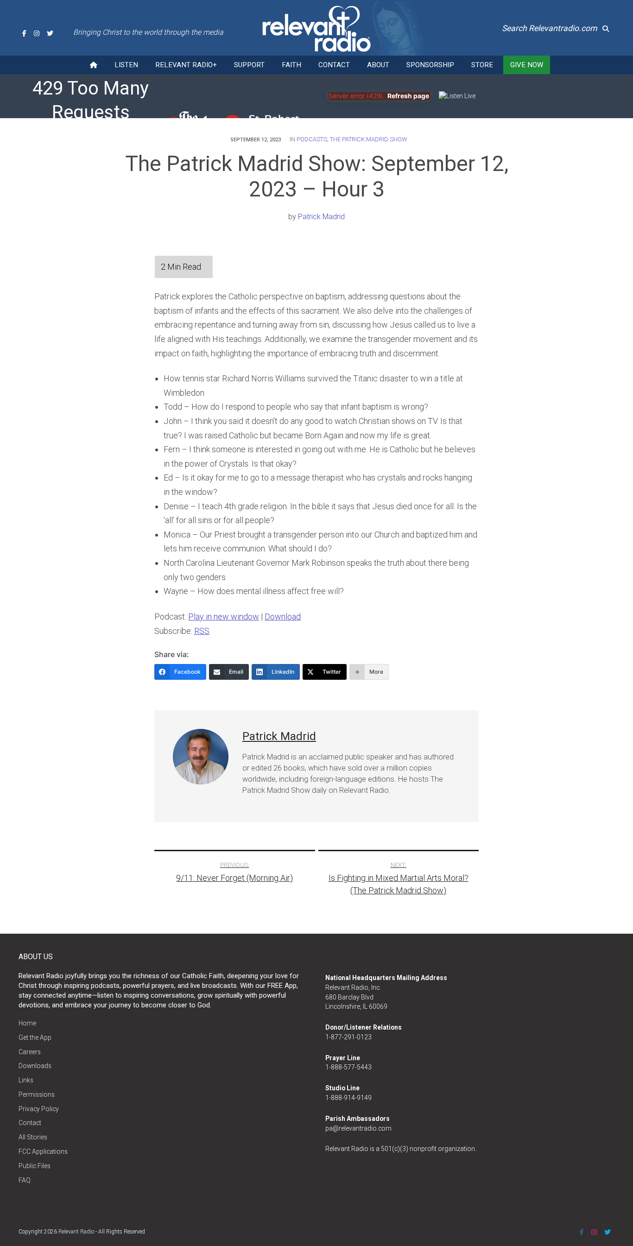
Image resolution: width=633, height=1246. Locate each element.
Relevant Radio (76, 1231)
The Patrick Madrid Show (368, 139)
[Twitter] (50, 33)
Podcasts (312, 139)
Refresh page (408, 96)
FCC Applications (43, 1151)
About (378, 65)
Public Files (35, 1166)
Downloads (35, 1065)
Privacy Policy (39, 1109)
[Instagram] (36, 33)
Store (482, 65)
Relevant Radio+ (186, 65)
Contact (334, 65)
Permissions (37, 1094)
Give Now (526, 65)
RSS (201, 631)
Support (249, 65)
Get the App (35, 1037)
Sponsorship (430, 65)
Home (27, 1023)
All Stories (33, 1137)
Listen (126, 65)
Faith (291, 65)
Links (26, 1080)
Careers (30, 1052)
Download (283, 616)
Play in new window (223, 616)
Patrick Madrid (321, 216)
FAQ (25, 1180)
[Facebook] (24, 33)
